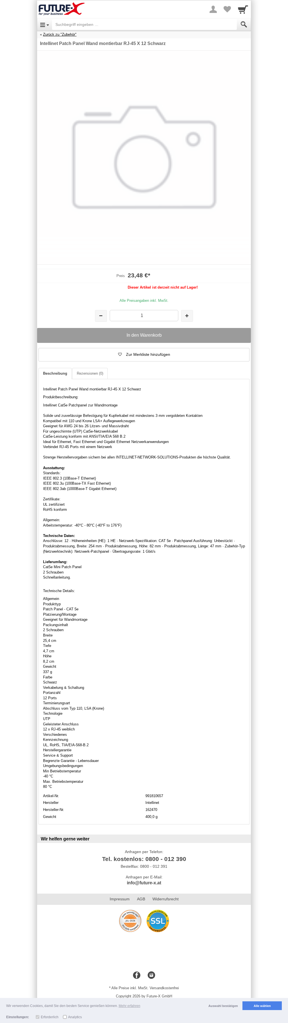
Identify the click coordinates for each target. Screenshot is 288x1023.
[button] (144, 354)
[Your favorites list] (227, 9)
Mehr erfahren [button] (129, 1006)
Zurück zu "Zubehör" (59, 34)
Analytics (75, 1017)
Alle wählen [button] (262, 1006)
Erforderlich (49, 1017)
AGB (141, 899)
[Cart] (243, 9)
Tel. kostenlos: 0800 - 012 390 (144, 859)
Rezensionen (90, 373)
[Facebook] (136, 975)
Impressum (120, 899)
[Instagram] (151, 975)
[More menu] (213, 9)
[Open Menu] (45, 24)
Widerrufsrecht (165, 899)
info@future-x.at (144, 882)
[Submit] (243, 24)
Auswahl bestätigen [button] (223, 1006)
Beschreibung (55, 373)
